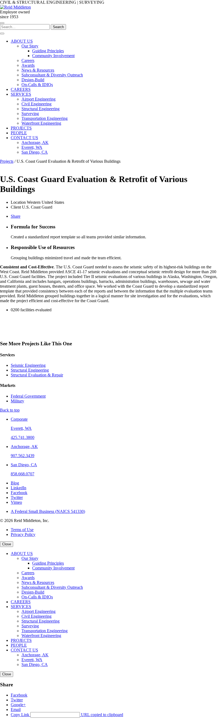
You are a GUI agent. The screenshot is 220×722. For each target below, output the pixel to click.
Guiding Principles (48, 563)
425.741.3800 (22, 437)
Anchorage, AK (24, 446)
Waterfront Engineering (41, 635)
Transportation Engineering (44, 630)
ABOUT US (22, 553)
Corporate (19, 419)
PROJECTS (21, 640)
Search (58, 27)
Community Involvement (53, 568)
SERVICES (21, 606)
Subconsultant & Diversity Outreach (52, 587)
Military (17, 401)
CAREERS (21, 601)
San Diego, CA (24, 464)
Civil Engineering (36, 616)
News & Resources (37, 582)
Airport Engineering (38, 611)
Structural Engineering (30, 370)
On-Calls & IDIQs (37, 597)
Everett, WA (21, 428)
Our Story (29, 558)
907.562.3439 (22, 455)
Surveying (30, 626)
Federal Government (28, 396)
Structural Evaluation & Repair (37, 375)
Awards (28, 577)
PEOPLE (19, 645)
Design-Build (32, 592)
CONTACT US (24, 650)
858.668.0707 (22, 474)
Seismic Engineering (28, 365)
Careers (27, 573)
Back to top (10, 410)
